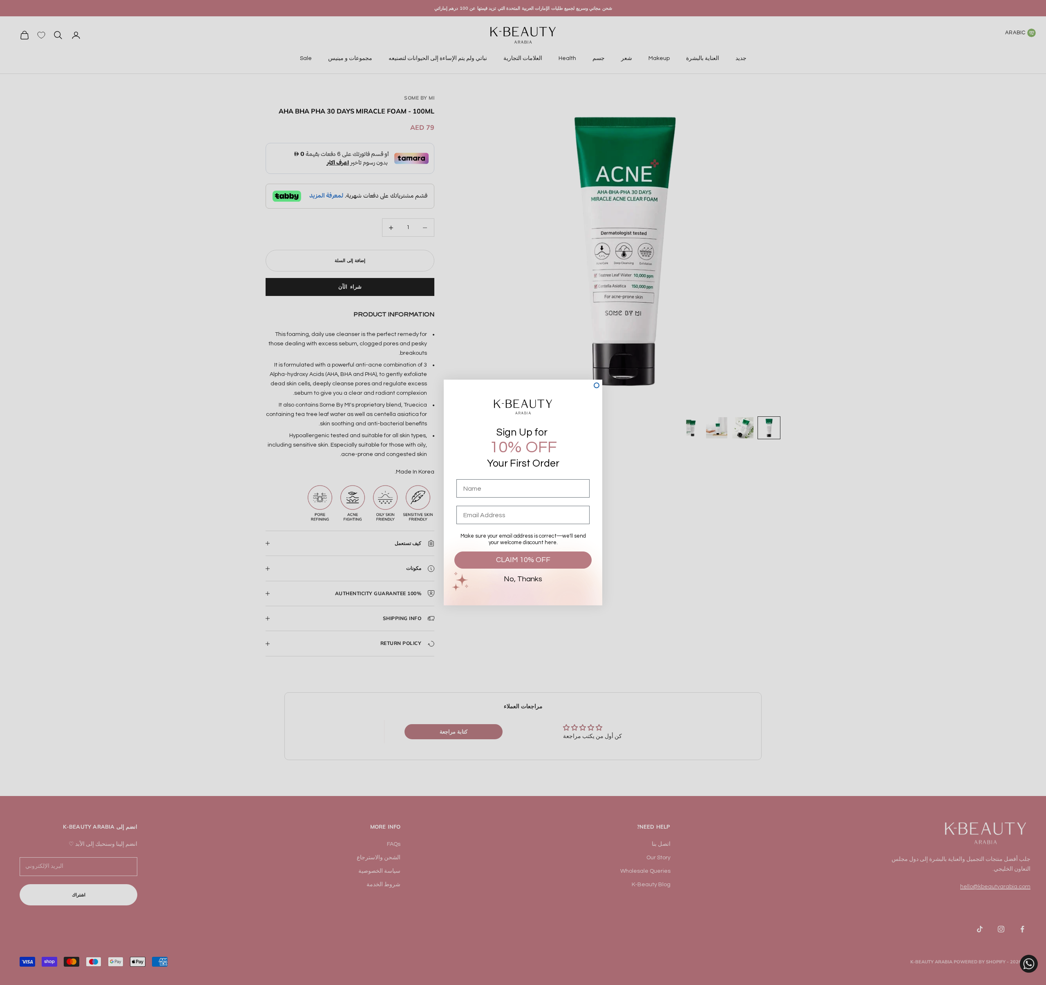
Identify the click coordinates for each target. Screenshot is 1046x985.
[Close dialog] (596, 385)
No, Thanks (523, 579)
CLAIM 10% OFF (523, 560)
